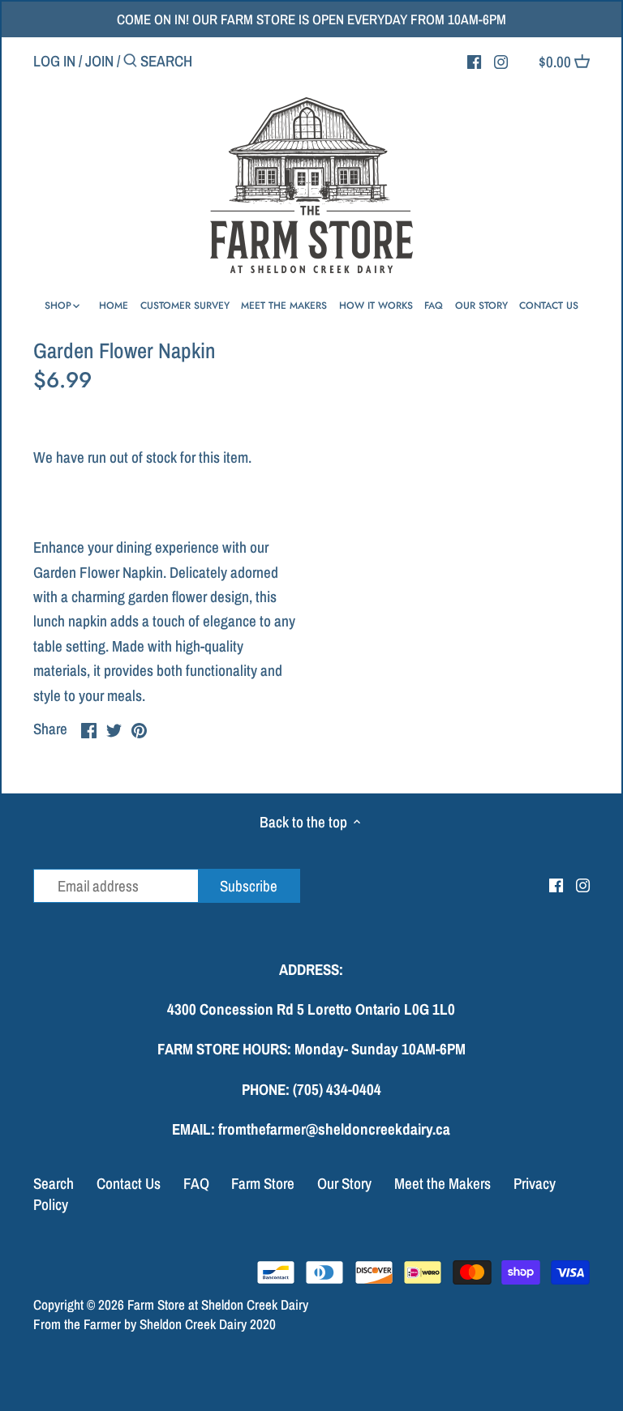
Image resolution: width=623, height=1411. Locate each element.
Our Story (344, 1183)
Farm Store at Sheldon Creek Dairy (217, 1304)
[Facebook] (474, 60)
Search (53, 1183)
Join (99, 60)
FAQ (196, 1183)
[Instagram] (501, 60)
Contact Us (129, 1183)
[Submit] (130, 63)
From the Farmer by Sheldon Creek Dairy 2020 (154, 1324)
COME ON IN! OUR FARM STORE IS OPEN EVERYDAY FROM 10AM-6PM (311, 19)
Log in (54, 60)
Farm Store (262, 1183)
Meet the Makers (442, 1183)
